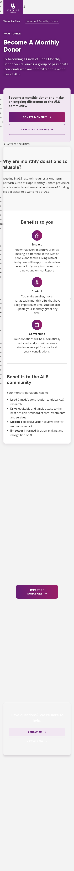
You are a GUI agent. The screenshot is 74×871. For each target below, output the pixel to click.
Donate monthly (35, 117)
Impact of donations (35, 591)
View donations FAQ (35, 129)
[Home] (13, 8)
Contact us (35, 732)
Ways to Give (11, 21)
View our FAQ (35, 741)
